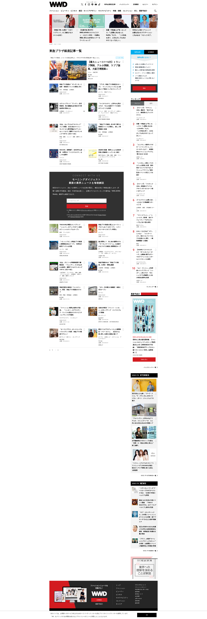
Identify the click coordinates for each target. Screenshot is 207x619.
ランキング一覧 (151, 287)
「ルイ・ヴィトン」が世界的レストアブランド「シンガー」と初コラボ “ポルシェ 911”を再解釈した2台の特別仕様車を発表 (144, 272)
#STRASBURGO (114, 322)
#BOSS (100, 299)
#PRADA (101, 98)
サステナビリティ (104, 11)
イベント (100, 111)
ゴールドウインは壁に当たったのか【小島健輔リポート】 (144, 202)
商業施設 (65, 89)
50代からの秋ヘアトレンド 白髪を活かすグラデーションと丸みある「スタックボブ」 (142, 32)
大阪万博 (95, 72)
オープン (100, 92)
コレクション (128, 11)
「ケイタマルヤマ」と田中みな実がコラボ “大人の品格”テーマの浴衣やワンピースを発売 (109, 106)
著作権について (139, 594)
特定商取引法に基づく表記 (142, 589)
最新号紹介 (143, 11)
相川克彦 (62, 339)
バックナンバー (124, 4)
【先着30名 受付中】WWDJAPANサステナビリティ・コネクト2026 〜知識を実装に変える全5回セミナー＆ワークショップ (90, 35)
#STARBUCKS (64, 144)
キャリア (119, 604)
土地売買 (100, 268)
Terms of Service (75, 216)
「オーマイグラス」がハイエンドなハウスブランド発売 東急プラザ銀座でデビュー (71, 331)
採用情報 (137, 600)
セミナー (145, 4)
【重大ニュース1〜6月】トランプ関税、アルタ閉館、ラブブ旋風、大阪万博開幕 (104, 65)
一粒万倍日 (62, 272)
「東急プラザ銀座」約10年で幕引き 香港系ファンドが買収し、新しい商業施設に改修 (110, 126)
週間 (151, 103)
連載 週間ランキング (68, 276)
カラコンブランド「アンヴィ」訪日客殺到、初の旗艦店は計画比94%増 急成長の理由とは (71, 106)
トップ (118, 585)
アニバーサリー (105, 113)
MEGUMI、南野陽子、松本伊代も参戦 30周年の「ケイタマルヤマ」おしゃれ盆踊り (71, 152)
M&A (61, 89)
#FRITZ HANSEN (103, 322)
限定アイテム (108, 92)
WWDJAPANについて (140, 584)
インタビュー (69, 111)
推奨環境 (137, 591)
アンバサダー (66, 232)
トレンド (69, 137)
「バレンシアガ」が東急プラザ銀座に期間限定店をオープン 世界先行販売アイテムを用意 (71, 244)
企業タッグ (107, 253)
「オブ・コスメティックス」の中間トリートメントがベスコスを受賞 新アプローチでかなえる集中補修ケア (147, 517)
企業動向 (71, 89)
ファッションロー (65, 274)
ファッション (54, 11)
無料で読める (102, 155)
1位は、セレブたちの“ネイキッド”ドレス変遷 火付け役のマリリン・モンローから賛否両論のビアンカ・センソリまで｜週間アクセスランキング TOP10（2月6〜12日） (71, 129)
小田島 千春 (101, 255)
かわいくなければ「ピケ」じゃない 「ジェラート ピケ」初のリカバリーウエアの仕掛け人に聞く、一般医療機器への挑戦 (144, 236)
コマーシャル (115, 337)
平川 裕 (100, 341)
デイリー (137, 103)
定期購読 (136, 4)
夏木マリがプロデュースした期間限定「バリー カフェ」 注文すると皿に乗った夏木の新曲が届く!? (109, 331)
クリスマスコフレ (141, 262)
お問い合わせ (138, 598)
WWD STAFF (63, 92)
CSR (102, 253)
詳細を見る (144, 359)
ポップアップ (111, 111)
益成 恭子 (101, 318)
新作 (105, 111)
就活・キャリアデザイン (88, 11)
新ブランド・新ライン (65, 337)
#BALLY (100, 345)
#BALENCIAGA (64, 255)
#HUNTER (62, 324)
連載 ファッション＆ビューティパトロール (109, 156)
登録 (144, 88)
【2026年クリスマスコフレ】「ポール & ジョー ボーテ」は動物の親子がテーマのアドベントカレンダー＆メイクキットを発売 (144, 254)
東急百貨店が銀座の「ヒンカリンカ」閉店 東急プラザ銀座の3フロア (70, 289)
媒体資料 (137, 603)
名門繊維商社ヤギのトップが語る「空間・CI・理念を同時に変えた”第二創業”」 (143, 443)
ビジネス (74, 11)
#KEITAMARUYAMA (104, 119)
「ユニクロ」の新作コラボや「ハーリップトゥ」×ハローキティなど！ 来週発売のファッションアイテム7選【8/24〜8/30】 (144, 149)
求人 (135, 11)
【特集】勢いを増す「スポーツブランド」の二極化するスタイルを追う (63, 32)
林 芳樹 (90, 75)
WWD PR (148, 475)
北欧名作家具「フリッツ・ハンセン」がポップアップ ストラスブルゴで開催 (109, 310)
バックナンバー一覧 (150, 367)
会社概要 (137, 596)
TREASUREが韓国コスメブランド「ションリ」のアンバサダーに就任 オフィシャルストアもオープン (71, 227)
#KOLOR (90, 78)
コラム (89, 72)
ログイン (155, 4)
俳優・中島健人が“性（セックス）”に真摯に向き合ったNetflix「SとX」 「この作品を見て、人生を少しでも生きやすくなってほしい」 (116, 35)
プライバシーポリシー (87, 210)
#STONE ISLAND (103, 163)
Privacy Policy (102, 215)
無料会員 (137, 52)
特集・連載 (117, 11)
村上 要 (100, 159)
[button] (156, 11)
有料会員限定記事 (109, 4)
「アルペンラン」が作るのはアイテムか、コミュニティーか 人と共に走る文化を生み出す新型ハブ (142, 420)
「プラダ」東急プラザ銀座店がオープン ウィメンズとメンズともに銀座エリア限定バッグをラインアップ (109, 87)
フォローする (120, 57)
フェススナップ (140, 118)
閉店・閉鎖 (62, 295)
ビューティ (65, 11)
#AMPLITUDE (64, 282)
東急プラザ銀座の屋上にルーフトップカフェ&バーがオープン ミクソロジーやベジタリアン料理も (109, 227)
